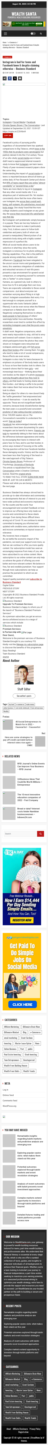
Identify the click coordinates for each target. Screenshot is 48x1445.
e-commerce (20, 704)
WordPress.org (9, 1106)
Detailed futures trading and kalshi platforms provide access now (9, 1218)
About (9, 1428)
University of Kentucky (24, 464)
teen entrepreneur (37, 708)
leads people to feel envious (15, 316)
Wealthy (5, 711)
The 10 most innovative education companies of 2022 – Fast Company (9, 797)
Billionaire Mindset (11, 1032)
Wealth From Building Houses (15, 1065)
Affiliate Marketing (11, 1026)
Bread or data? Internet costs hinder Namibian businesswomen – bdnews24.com (9, 813)
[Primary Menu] (5, 33)
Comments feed (10, 1100)
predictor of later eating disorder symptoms (22, 412)
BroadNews (35, 1437)
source (6, 657)
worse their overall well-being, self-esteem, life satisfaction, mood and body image (24, 204)
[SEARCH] (40, 834)
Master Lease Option (23, 1043)
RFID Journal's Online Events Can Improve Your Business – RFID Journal (9, 766)
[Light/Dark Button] (33, 33)
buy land (11, 704)
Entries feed (8, 1095)
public (30, 1048)
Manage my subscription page (29, 644)
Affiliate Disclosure (20, 1428)
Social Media (19, 122)
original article (25, 474)
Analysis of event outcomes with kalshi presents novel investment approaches (9, 1187)
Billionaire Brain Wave (31, 1026)
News (37, 1043)
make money (30, 704)
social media (23, 158)
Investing (7, 1043)
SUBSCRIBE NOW (36, 477)
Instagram (7, 122)
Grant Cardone (27, 1037)
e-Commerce (7, 57)
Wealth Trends (29, 1071)
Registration (23, 1432)
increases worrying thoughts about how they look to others (23, 378)
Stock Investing (31, 1054)
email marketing (10, 1037)
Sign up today (15, 421)
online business (8, 708)
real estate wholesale (22, 708)
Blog (24, 1032)
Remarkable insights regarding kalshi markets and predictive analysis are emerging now (9, 1140)
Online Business (10, 1048)
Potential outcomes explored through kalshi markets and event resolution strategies (9, 1171)
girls (24, 347)
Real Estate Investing (12, 1054)
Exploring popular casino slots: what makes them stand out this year (9, 1156)
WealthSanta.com (23, 1242)
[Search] (41, 33)
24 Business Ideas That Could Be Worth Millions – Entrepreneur (9, 782)
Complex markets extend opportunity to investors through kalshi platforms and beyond (9, 1202)
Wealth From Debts (11, 1071)
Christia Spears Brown (13, 461)
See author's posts (24, 695)
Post (22, 1048)
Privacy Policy (35, 1428)
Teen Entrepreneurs (11, 1060)
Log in (5, 1090)
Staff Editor (9, 73)
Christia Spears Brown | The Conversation (21, 125)
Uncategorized (29, 1060)
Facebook (31, 122)
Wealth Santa (24, 14)
